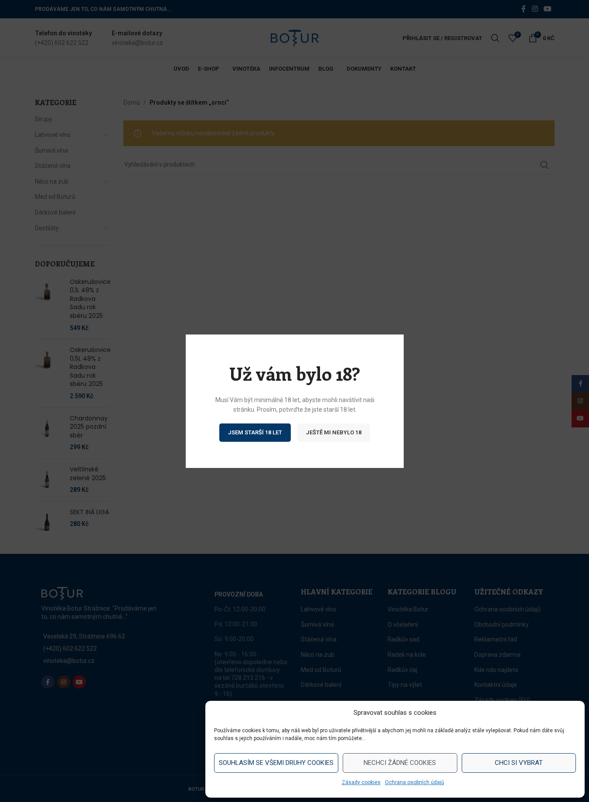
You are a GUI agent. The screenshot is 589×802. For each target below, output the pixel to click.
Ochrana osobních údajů (414, 782)
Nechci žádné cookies (400, 763)
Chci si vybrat (519, 763)
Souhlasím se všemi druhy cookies (276, 763)
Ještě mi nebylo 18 (333, 432)
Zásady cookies (361, 782)
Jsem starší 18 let (255, 432)
